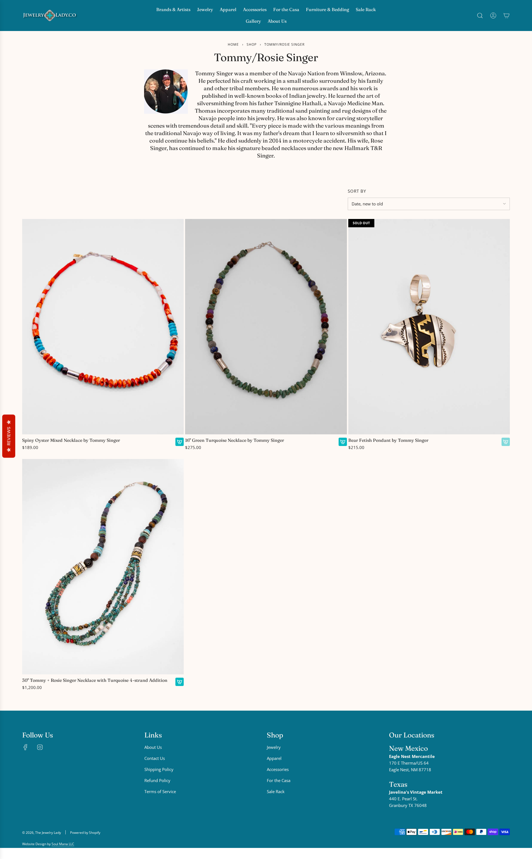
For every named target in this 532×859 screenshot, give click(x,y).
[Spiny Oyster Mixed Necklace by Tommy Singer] (103, 326)
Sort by (357, 191)
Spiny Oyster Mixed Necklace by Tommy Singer (71, 440)
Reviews (9, 436)
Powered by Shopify (85, 832)
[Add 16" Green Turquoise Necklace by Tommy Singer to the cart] (343, 442)
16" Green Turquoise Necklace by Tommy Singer (234, 440)
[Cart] (506, 15)
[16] (266, 326)
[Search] (480, 15)
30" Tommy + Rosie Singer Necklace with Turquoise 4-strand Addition (94, 680)
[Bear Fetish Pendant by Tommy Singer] (429, 326)
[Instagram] (40, 747)
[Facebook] (25, 747)
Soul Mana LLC (63, 844)
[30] (103, 566)
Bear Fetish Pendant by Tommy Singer (388, 440)
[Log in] (493, 15)
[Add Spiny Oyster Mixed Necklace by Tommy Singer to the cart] (179, 442)
